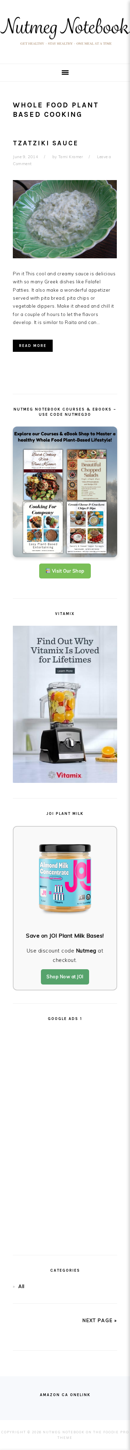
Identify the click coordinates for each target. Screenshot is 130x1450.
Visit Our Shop (68, 571)
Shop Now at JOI (65, 976)
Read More (32, 345)
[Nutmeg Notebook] (65, 47)
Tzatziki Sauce (45, 143)
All (21, 1286)
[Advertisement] (65, 1135)
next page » (100, 1320)
